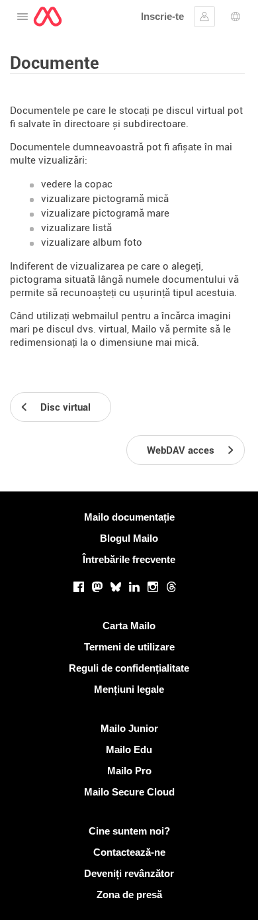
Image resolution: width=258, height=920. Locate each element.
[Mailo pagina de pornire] (47, 16)
